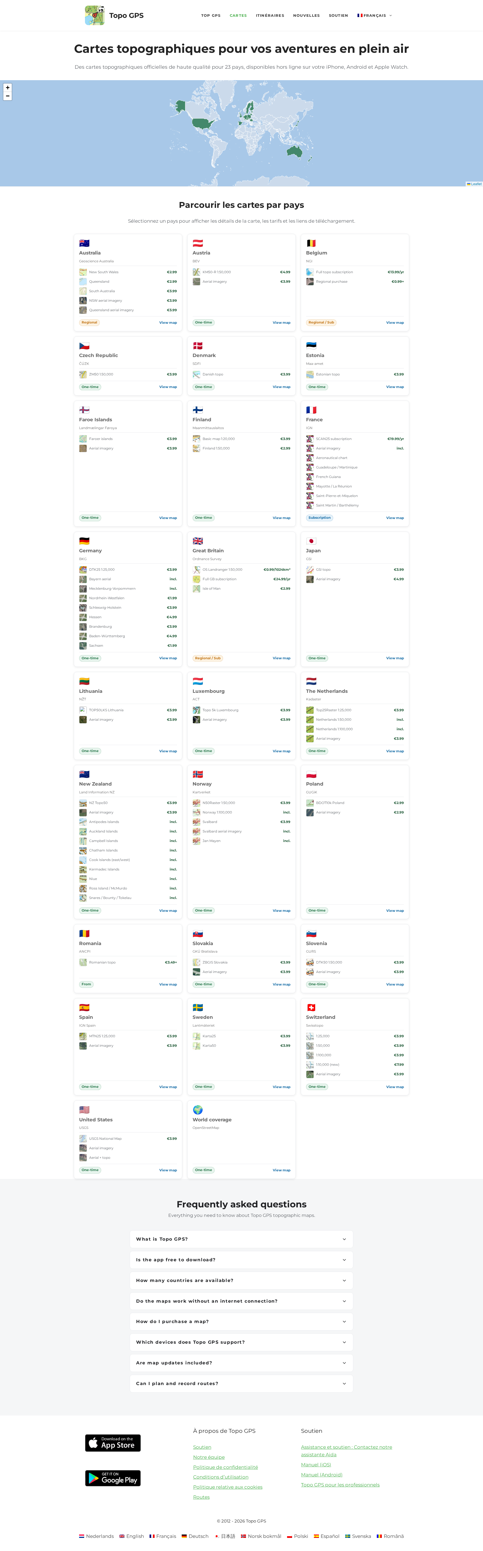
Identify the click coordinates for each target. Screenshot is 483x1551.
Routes (201, 1497)
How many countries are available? (185, 1280)
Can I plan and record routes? (177, 1383)
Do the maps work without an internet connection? (207, 1301)
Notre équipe (209, 1457)
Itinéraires (270, 15)
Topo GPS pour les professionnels (340, 1485)
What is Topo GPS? (162, 1239)
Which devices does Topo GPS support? (190, 1342)
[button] (7, 88)
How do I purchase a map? (172, 1321)
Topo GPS (126, 15)
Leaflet (476, 183)
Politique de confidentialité (225, 1467)
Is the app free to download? (176, 1259)
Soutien (339, 15)
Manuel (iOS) (316, 1464)
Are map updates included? (174, 1363)
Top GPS (211, 15)
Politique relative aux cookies (227, 1487)
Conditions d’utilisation (220, 1477)
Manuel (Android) (322, 1475)
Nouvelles (306, 15)
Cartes (238, 15)
